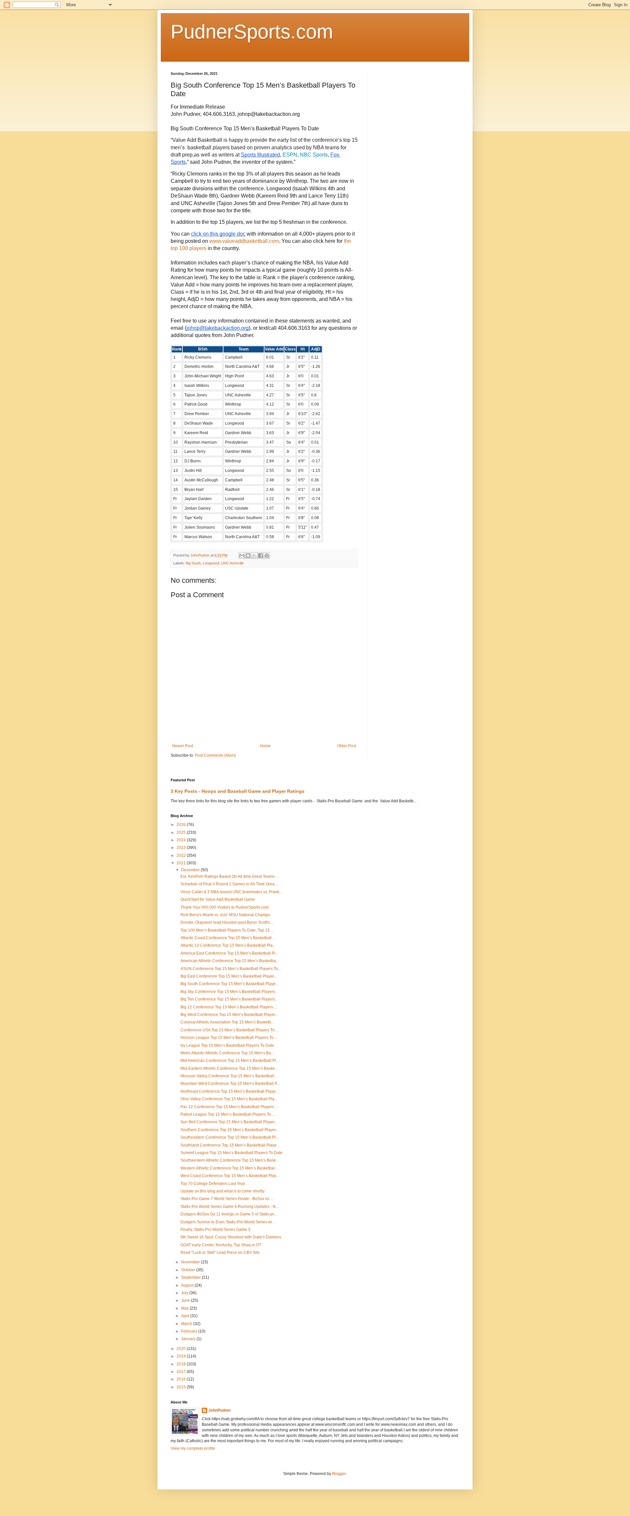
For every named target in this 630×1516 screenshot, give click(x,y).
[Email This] (242, 555)
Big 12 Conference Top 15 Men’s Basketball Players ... (228, 1007)
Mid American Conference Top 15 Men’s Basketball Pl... (229, 1060)
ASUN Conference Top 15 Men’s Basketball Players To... (230, 968)
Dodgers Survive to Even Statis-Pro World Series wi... (227, 1222)
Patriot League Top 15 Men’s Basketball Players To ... (227, 1114)
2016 (182, 1379)
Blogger (339, 1473)
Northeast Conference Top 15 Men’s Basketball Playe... (229, 1091)
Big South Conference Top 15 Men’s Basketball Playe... (229, 983)
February (189, 1331)
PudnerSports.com (252, 32)
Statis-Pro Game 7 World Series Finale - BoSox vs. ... (227, 1198)
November (191, 1262)
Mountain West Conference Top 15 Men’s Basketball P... (230, 1083)
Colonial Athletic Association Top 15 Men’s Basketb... (227, 1022)
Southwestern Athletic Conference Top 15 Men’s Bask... (229, 1160)
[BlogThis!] (248, 555)
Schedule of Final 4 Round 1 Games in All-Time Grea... (229, 884)
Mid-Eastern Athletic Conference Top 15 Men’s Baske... (229, 1068)
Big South (193, 563)
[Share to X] (254, 555)
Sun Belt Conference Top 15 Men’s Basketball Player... (228, 1122)
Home (265, 746)
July (185, 1293)
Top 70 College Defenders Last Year (212, 1183)
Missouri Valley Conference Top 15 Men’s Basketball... (228, 1076)
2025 (182, 832)
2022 (182, 855)
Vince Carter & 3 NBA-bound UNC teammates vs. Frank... (231, 892)
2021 (182, 863)
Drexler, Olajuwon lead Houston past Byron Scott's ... (227, 922)
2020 (182, 1348)
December (191, 870)
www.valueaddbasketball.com (244, 241)
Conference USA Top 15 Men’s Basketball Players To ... (229, 1030)
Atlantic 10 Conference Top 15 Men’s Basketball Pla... (228, 945)
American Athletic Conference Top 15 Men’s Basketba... (229, 960)
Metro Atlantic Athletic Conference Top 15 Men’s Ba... (227, 1053)
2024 (182, 840)
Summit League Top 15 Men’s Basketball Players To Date (231, 1152)
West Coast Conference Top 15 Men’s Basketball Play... (229, 1175)
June (186, 1300)
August (188, 1285)
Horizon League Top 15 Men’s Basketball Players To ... (229, 1037)
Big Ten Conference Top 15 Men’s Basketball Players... (229, 999)
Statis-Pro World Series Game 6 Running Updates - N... (229, 1206)
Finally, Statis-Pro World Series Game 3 (215, 1229)
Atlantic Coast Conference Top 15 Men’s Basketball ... (228, 938)
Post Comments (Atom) (215, 755)
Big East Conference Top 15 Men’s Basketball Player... (228, 976)
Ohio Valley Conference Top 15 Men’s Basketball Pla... (228, 1099)
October (188, 1270)
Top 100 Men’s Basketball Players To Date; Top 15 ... (227, 930)
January (189, 1339)
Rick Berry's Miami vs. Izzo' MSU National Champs (225, 915)
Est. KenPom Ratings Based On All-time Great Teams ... (229, 876)
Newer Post (182, 746)
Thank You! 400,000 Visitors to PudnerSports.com (224, 907)
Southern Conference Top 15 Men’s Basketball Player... (229, 1129)
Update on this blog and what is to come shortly (222, 1191)
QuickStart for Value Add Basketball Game (217, 899)
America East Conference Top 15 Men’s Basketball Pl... (229, 953)
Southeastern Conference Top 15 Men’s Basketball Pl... (229, 1137)
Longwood (211, 563)
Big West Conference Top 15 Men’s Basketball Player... (229, 1014)
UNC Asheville (232, 563)
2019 (182, 1356)
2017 (182, 1371)
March (187, 1323)
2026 (182, 824)
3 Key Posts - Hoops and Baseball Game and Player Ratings (237, 791)
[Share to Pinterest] (266, 555)
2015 (182, 1387)
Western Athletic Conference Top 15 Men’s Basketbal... (229, 1168)
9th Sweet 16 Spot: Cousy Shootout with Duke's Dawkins (230, 1237)
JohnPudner (219, 1410)
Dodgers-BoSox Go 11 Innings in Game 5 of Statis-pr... (228, 1214)
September (191, 1277)
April (185, 1316)
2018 (182, 1364)
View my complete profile (193, 1448)
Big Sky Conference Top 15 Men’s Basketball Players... (229, 991)
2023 (182, 847)
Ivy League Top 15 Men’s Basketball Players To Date (227, 1045)
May (185, 1308)
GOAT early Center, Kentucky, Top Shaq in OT (220, 1245)
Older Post (346, 746)
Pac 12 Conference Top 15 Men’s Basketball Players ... (229, 1107)
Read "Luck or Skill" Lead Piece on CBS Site (220, 1252)
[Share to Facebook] (260, 555)
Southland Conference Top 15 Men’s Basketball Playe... (230, 1145)
